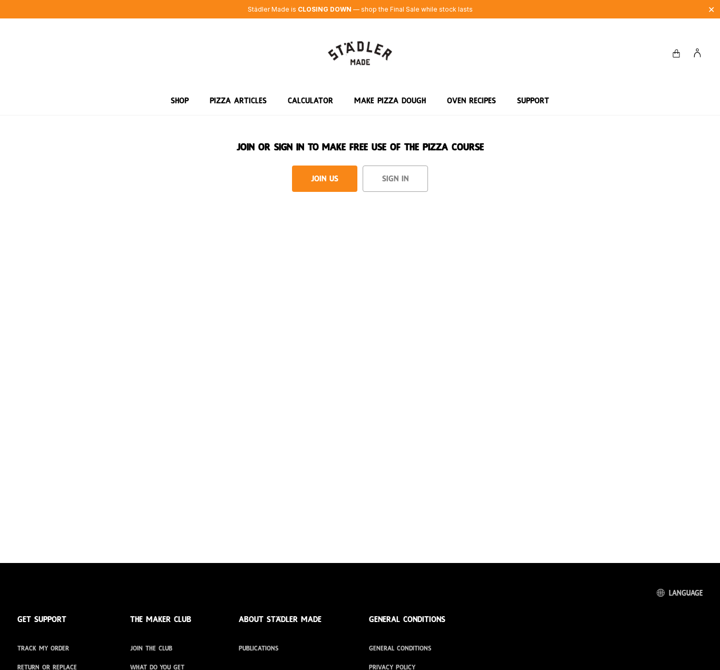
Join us (324, 178)
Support (533, 100)
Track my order (43, 648)
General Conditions (400, 648)
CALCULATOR (310, 100)
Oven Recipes (471, 100)
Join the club (151, 648)
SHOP (180, 100)
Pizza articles (238, 100)
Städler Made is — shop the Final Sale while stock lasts (360, 9)
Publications (258, 648)
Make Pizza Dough (390, 100)
